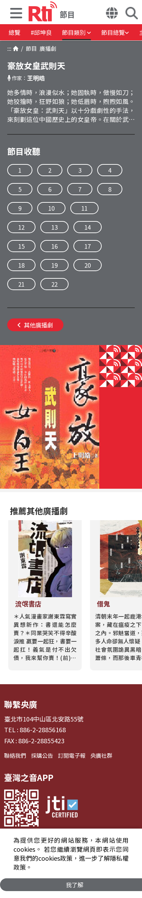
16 (54, 246)
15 (21, 246)
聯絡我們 (15, 755)
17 (87, 246)
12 (21, 227)
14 (87, 227)
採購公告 (42, 755)
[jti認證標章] (61, 808)
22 (54, 284)
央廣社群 (101, 755)
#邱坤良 (41, 32)
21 (21, 284)
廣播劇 (46, 48)
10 (51, 208)
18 (21, 265)
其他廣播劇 (38, 325)
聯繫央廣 (20, 704)
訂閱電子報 (71, 755)
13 (54, 227)
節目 (30, 48)
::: (9, 48)
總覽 (14, 32)
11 (84, 208)
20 (87, 265)
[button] (16, 14)
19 (54, 265)
